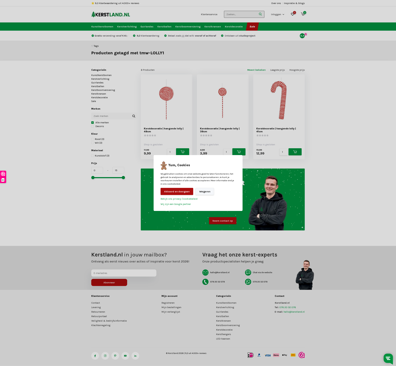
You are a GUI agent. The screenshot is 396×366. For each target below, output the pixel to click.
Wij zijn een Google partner (176, 204)
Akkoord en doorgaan (177, 191)
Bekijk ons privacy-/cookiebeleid (179, 198)
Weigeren (204, 191)
